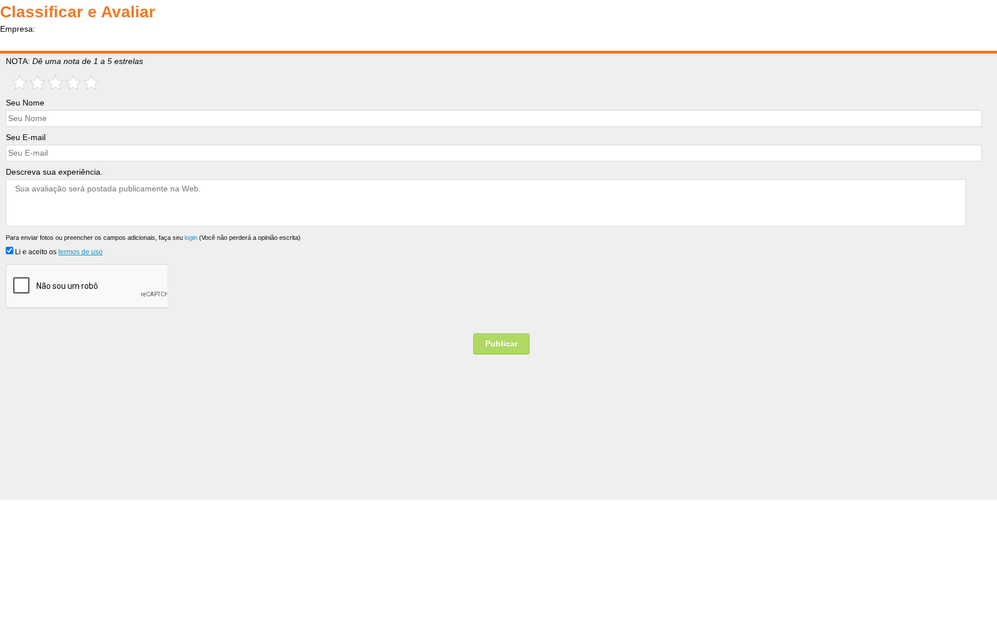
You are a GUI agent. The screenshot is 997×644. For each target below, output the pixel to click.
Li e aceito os (58, 252)
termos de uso (80, 252)
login (191, 237)
